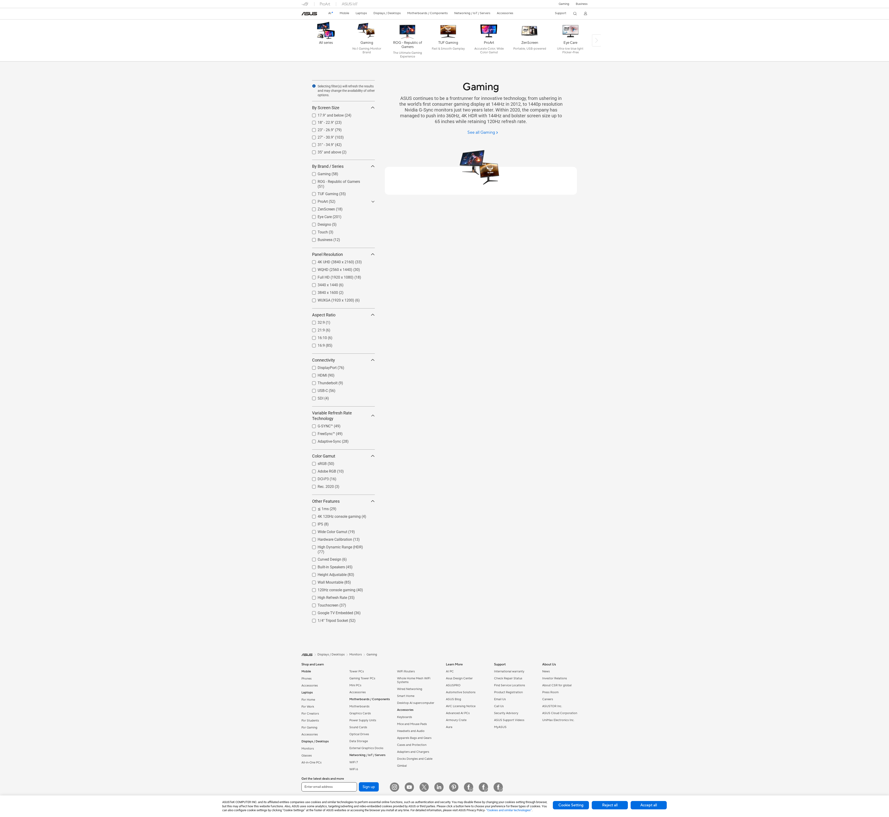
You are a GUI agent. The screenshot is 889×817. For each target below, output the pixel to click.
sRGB (316, 462)
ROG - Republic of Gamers (333, 180)
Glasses (306, 755)
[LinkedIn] (439, 787)
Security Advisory (506, 713)
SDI (315, 397)
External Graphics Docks (366, 748)
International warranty (509, 671)
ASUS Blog (453, 699)
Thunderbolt (322, 382)
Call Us (499, 706)
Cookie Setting (570, 805)
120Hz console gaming (331, 589)
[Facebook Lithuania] (483, 787)
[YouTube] (409, 787)
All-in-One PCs (311, 762)
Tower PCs (356, 671)
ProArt (317, 200)
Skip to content (304, 14)
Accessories (309, 685)
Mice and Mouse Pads (412, 724)
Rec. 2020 (320, 485)
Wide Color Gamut (327, 530)
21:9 (315, 329)
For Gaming (309, 727)
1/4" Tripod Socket (327, 619)
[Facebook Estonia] (468, 787)
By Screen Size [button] (325, 107)
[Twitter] (424, 787)
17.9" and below (325, 114)
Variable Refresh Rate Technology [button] (332, 415)
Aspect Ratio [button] (323, 314)
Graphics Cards (360, 713)
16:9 (315, 344)
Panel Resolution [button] (327, 254)
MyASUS (500, 727)
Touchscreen (322, 604)
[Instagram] (394, 787)
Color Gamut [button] (323, 456)
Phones (306, 678)
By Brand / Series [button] (328, 166)
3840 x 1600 (322, 291)
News (546, 671)
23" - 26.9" (320, 129)
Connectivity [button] (323, 360)
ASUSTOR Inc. (552, 706)
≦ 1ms (317, 507)
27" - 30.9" (320, 136)
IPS (315, 523)
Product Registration (508, 692)
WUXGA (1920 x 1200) (330, 299)
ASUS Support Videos (509, 720)
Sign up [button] (369, 787)
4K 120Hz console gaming (333, 515)
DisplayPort (321, 366)
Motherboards (359, 706)
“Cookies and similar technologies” (509, 810)
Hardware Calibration (329, 538)
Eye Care (319, 215)
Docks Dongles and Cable (414, 759)
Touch (317, 231)
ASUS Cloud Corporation (559, 713)
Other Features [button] (326, 501)
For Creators (310, 713)
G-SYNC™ (319, 425)
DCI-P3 (317, 478)
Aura (449, 727)
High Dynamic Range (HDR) (334, 546)
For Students (310, 720)
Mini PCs (355, 685)
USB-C (317, 389)
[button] (564, 4)
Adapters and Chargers (413, 752)
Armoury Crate (456, 720)
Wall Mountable (325, 581)
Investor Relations (554, 678)
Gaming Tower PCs (362, 678)
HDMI (316, 374)
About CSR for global (557, 685)
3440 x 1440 (322, 284)
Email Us (500, 699)
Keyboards (404, 717)
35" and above (323, 151)
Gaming (318, 173)
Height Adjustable (326, 573)
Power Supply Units (362, 720)
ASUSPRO (453, 685)
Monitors (307, 748)
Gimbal (402, 766)
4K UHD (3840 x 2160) (330, 261)
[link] (309, 13)
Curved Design (324, 558)
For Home (308, 700)
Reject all (610, 805)
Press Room (550, 692)
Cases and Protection (411, 745)
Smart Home (405, 696)
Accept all (648, 805)
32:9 (315, 321)
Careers (547, 699)
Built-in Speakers (325, 566)
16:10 (316, 336)
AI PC (450, 671)
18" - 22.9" (320, 121)
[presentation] (314, 86)
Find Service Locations (509, 685)
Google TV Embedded (329, 612)
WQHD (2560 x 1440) (329, 268)
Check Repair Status (508, 678)
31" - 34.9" (320, 143)
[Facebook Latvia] (498, 787)
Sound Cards (358, 727)
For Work (307, 707)
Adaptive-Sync (323, 440)
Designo (319, 223)
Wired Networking (409, 689)
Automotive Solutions (461, 692)
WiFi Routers (406, 671)
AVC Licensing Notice (461, 706)
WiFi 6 (353, 769)
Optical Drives (359, 734)
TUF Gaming (322, 193)
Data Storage (358, 741)
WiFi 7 (353, 762)
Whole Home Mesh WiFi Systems (413, 680)
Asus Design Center (459, 678)
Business (582, 4)
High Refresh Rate (326, 596)
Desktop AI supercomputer (415, 703)
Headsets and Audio (411, 731)
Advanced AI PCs (458, 713)
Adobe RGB (321, 470)
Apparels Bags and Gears (414, 738)
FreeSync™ (320, 432)
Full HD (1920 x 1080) (330, 276)
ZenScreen (320, 208)
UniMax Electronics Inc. (558, 720)
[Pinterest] (453, 787)
